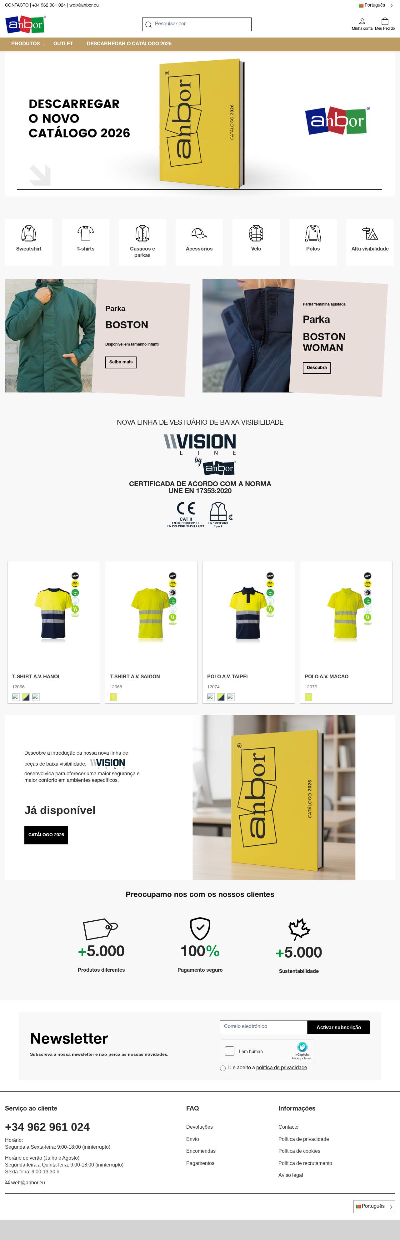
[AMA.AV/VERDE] (36, 697)
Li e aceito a (267, 1068)
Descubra (317, 368)
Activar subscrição (339, 1027)
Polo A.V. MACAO (326, 677)
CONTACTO (17, 5)
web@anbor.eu (84, 5)
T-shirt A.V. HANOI (35, 677)
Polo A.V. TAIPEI (227, 677)
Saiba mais (121, 362)
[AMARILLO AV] (113, 697)
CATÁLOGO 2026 (46, 835)
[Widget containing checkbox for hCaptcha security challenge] (267, 1051)
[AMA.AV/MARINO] (26, 697)
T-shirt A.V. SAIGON (135, 677)
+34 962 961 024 (49, 5)
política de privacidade (281, 1068)
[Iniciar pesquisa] (148, 24)
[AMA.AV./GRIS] (16, 697)
